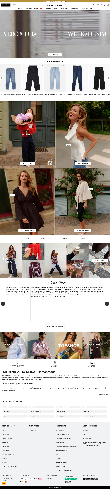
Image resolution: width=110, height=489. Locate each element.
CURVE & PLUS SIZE (63, 407)
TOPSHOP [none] (14, 5)
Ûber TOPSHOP (6, 434)
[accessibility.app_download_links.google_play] (87, 480)
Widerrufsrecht (60, 458)
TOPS (5, 416)
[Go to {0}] (55, 34)
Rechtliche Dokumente (8, 454)
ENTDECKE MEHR (55, 326)
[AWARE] (41, 345)
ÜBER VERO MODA (9, 426)
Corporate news (87, 438)
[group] (10, 81)
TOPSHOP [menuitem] (48, 8)
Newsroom (5, 442)
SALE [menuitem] (41, 8)
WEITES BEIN (61, 411)
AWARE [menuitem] (56, 8)
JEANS (32, 407)
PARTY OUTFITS (88, 416)
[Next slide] (108, 78)
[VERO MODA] (55, 5)
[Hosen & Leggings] (83, 239)
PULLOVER (60, 416)
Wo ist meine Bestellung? (62, 434)
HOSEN (33, 416)
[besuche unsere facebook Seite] (48, 479)
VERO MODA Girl (35, 388)
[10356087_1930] (27, 185)
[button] (10, 78)
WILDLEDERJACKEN (36, 411)
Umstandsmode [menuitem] (75, 8)
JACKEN (6, 407)
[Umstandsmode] (14, 345)
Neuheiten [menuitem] (20, 8)
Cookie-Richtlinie (60, 466)
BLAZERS (86, 407)
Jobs (84, 434)
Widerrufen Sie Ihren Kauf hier (64, 470)
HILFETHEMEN (61, 426)
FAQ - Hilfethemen (61, 430)
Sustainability (5, 450)
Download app (5, 446)
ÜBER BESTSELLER (90, 426)
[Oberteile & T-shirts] (82, 151)
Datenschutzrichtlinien (62, 462)
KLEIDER (6, 411)
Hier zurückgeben (60, 442)
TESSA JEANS (88, 411)
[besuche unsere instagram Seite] (50, 479)
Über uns (4, 430)
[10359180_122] (82, 185)
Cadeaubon (5, 462)
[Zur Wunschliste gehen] (104, 5)
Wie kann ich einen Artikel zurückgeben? (66, 446)
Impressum (5, 458)
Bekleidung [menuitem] (29, 8)
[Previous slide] (1, 78)
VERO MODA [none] (5, 5)
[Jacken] (82, 218)
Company (85, 430)
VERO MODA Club (7, 438)
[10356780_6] (82, 118)
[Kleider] (27, 218)
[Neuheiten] (27, 134)
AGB (57, 454)
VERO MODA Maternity (83, 387)
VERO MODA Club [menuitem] (87, 8)
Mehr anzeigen (103, 394)
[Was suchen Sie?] (94, 4)
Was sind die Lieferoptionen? (63, 438)
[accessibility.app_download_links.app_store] (94, 480)
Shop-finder (34, 426)
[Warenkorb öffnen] (108, 5)
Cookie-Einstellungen (55, 487)
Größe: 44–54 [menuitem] (64, 8)
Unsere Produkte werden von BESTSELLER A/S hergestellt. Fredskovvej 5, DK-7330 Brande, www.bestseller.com (94, 443)
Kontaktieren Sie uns (61, 450)
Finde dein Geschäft (34, 430)
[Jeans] (27, 239)
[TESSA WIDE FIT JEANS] (55, 260)
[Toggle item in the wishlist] (19, 65)
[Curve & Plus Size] (96, 345)
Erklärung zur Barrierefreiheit (9, 466)
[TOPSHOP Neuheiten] (68, 345)
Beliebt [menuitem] (36, 8)
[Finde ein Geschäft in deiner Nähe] (98, 5)
